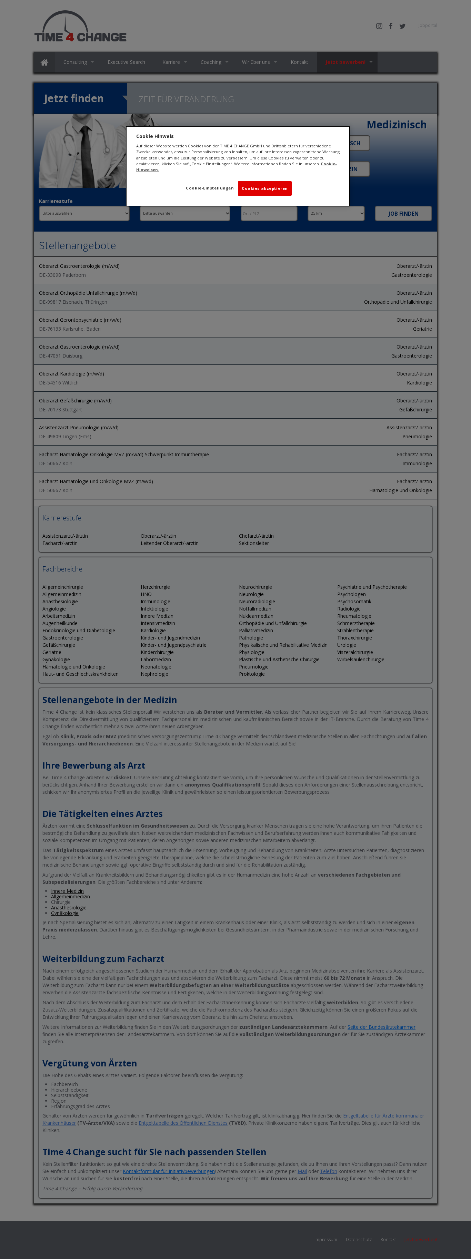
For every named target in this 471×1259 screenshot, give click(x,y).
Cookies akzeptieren (265, 188)
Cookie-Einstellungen (210, 188)
